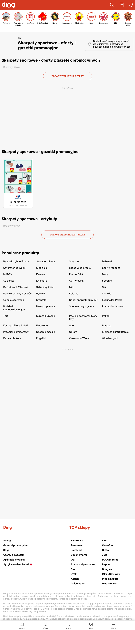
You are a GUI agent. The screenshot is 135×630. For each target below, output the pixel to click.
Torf (5, 315)
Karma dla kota (12, 338)
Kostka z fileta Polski (15, 325)
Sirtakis (106, 293)
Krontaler (41, 299)
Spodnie (107, 280)
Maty (105, 274)
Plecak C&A (76, 274)
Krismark (41, 280)
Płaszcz (106, 325)
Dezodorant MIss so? (15, 287)
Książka (73, 293)
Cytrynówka (76, 280)
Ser (104, 287)
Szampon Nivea (45, 261)
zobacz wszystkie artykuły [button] (67, 234)
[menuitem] (22, 625)
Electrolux (42, 325)
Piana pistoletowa (112, 306)
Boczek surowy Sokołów (17, 293)
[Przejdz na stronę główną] (9, 5)
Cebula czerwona (13, 299)
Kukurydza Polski (112, 299)
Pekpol (106, 315)
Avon (72, 325)
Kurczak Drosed (45, 315)
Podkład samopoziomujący (14, 308)
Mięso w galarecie (80, 267)
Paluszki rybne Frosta (16, 261)
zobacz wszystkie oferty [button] (68, 76)
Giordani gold (110, 338)
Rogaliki (41, 338)
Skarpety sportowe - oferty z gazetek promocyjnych (51, 60)
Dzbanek (107, 261)
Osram (73, 331)
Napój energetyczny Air (83, 299)
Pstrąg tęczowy (45, 306)
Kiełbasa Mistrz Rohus (115, 331)
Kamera (40, 274)
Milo (71, 287)
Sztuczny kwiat (45, 287)
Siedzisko (42, 267)
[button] (112, 5)
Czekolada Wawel (79, 338)
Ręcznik (41, 293)
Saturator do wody (14, 267)
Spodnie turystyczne (81, 306)
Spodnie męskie (45, 331)
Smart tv (74, 261)
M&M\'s (7, 274)
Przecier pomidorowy (16, 331)
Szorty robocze (111, 267)
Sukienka (8, 280)
